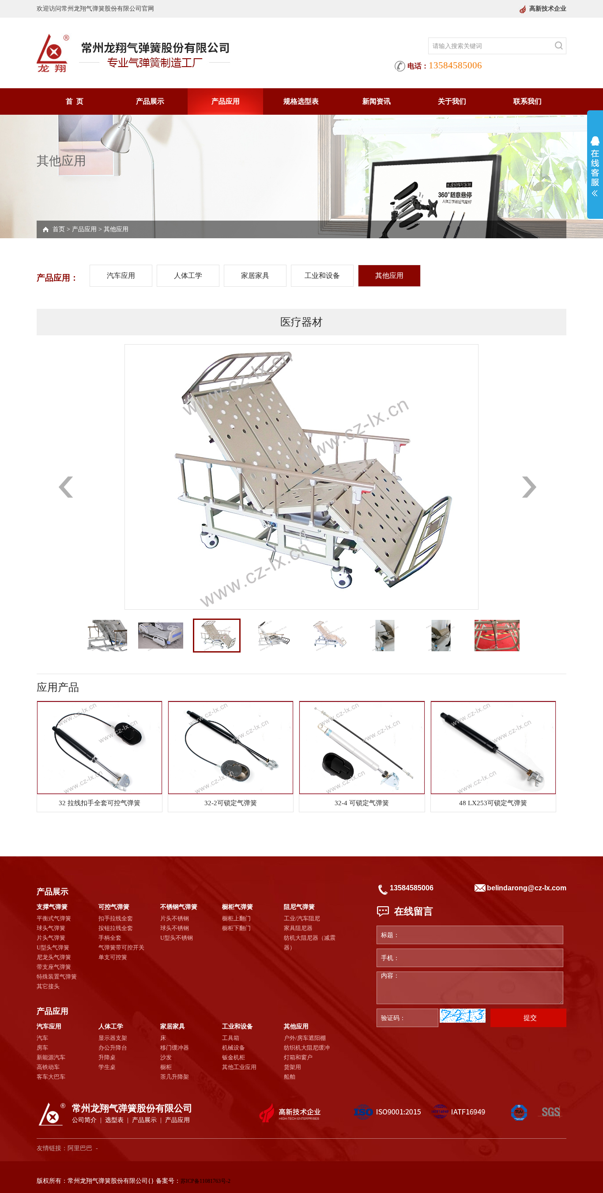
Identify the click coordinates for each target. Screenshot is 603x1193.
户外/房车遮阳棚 (305, 1038)
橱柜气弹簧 (237, 907)
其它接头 (48, 986)
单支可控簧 (112, 957)
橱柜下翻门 (236, 928)
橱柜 (166, 1067)
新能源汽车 (51, 1057)
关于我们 (452, 101)
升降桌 (107, 1057)
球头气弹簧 (51, 928)
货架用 (292, 1067)
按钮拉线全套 (115, 928)
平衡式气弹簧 (54, 918)
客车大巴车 (51, 1076)
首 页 (74, 101)
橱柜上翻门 (236, 918)
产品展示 (150, 101)
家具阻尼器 (298, 928)
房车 (42, 1047)
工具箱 (230, 1038)
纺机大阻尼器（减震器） (309, 942)
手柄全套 (109, 937)
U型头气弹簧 (53, 947)
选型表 (114, 1120)
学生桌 (107, 1067)
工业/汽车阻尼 (302, 918)
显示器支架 (112, 1038)
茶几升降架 (174, 1076)
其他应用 (116, 229)
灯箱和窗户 (298, 1057)
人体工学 (188, 275)
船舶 (289, 1076)
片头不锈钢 (174, 918)
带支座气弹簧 (54, 967)
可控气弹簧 (113, 907)
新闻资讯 (376, 101)
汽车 (42, 1038)
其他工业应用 (239, 1067)
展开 (595, 166)
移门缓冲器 (174, 1047)
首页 (59, 229)
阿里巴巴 (80, 1148)
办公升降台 (112, 1047)
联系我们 (527, 101)
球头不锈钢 (174, 928)
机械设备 (233, 1047)
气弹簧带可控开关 (121, 947)
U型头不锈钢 (176, 937)
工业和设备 (322, 275)
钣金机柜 (233, 1057)
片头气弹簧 (51, 937)
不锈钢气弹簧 (178, 907)
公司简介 (84, 1120)
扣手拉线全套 (115, 918)
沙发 (166, 1057)
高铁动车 (48, 1067)
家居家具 (255, 275)
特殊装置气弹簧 (57, 976)
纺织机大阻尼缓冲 (307, 1047)
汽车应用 (121, 275)
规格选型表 (301, 101)
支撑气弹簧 (52, 907)
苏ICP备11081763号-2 (205, 1181)
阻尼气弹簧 (299, 907)
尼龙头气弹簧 (54, 957)
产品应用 (225, 101)
